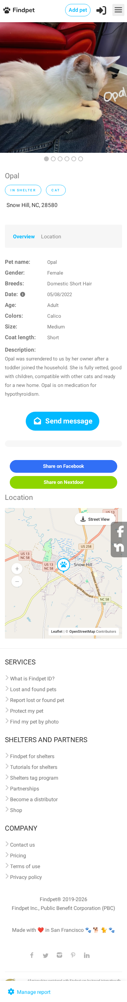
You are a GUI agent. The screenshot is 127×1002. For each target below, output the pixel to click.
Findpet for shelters (32, 756)
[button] (59, 559)
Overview (24, 236)
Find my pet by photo (34, 722)
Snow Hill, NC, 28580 (32, 205)
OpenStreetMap (82, 631)
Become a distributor (34, 799)
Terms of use (25, 866)
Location (51, 236)
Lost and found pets (33, 689)
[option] (63, 87)
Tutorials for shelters (33, 767)
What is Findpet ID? (32, 679)
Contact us (22, 845)
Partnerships (24, 789)
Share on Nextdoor (64, 482)
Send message (68, 421)
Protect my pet (26, 711)
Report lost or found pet (37, 700)
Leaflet (57, 631)
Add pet (78, 10)
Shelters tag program (34, 778)
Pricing (18, 855)
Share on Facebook (63, 466)
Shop (16, 810)
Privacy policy (26, 877)
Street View (99, 519)
